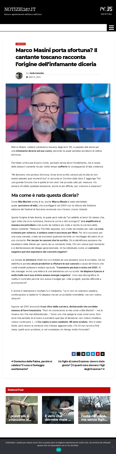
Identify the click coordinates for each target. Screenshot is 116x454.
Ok (58, 450)
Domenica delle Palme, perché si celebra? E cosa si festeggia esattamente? (31, 365)
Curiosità (20, 44)
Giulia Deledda (36, 73)
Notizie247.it (20, 9)
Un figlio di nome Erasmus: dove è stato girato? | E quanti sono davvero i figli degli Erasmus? (81, 365)
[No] (112, 446)
